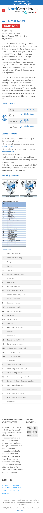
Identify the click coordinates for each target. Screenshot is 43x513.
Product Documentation (11, 488)
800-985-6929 (23, 1)
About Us (5, 493)
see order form (8, 146)
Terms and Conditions (10, 490)
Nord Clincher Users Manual (27, 115)
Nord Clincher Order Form (27, 127)
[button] (3, 10)
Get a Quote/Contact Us (11, 485)
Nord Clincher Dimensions (25, 121)
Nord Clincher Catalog (27, 110)
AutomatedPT (21, 510)
